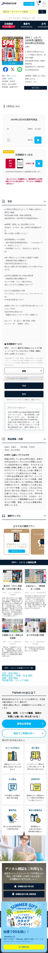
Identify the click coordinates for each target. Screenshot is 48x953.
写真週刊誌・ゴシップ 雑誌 (15, 680)
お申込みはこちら (17, 551)
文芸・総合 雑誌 (14, 18)
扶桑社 (10, 79)
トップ (4, 18)
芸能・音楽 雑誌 (10, 678)
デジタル (8, 140)
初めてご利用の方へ (24, 733)
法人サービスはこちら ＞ (13, 740)
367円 (30, 140)
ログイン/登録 (29, 4)
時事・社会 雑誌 (24, 675)
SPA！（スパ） (37, 18)
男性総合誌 (26, 18)
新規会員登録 (24, 723)
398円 (30, 129)
